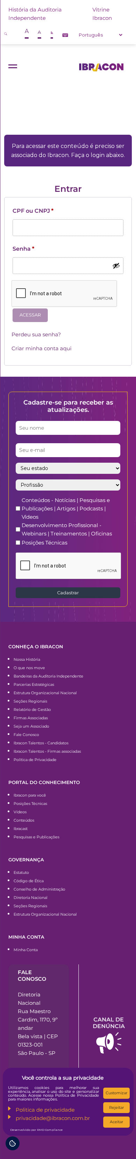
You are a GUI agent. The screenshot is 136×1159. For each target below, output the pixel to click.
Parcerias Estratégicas (34, 684)
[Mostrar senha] (116, 265)
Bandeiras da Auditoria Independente (48, 676)
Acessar (30, 315)
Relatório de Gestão (32, 709)
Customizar (116, 1092)
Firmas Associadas (31, 717)
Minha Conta (26, 949)
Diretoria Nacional (30, 897)
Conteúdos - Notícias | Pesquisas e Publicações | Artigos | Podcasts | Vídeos (66, 508)
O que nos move (29, 667)
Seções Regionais (30, 701)
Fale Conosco (26, 734)
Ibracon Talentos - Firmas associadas (47, 751)
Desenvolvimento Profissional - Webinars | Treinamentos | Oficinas (67, 529)
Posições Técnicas (44, 542)
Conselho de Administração (39, 889)
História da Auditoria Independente (35, 13)
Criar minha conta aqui (41, 348)
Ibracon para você (30, 795)
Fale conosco (32, 975)
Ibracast (21, 828)
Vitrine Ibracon (102, 13)
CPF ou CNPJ (33, 210)
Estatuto (21, 872)
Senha (23, 248)
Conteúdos (24, 820)
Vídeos (20, 811)
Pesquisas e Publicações (36, 837)
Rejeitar (116, 1107)
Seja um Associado (31, 726)
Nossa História (27, 659)
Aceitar (116, 1121)
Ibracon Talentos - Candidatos (41, 743)
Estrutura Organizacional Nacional (45, 692)
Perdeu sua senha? (36, 334)
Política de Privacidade (35, 759)
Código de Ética (29, 880)
